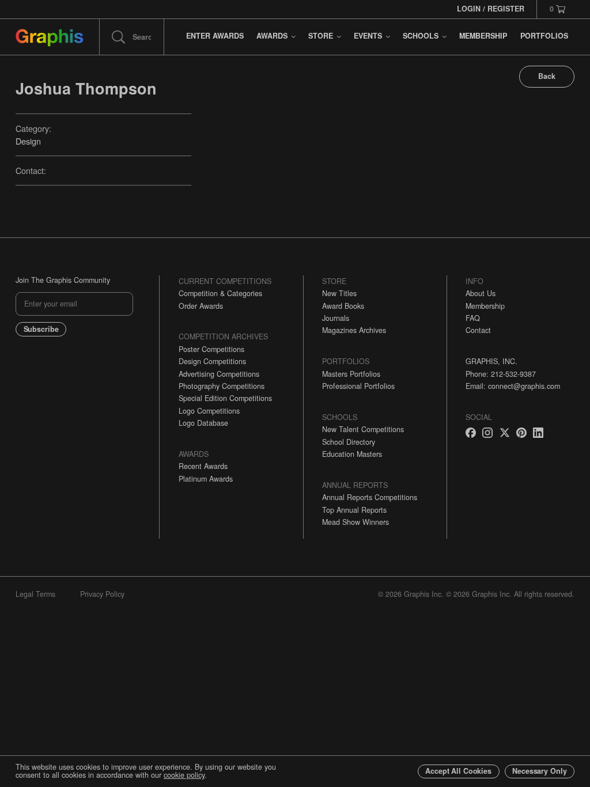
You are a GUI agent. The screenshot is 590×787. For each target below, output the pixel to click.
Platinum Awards (206, 479)
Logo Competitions (209, 411)
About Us (481, 293)
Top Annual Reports (354, 510)
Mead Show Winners (355, 522)
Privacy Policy (102, 594)
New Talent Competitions (363, 429)
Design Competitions (212, 361)
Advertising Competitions (219, 374)
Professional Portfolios (358, 386)
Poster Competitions (211, 349)
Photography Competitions (221, 386)
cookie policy (184, 775)
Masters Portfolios (351, 374)
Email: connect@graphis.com (513, 386)
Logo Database (203, 423)
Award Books (343, 306)
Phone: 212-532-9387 (501, 374)
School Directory (348, 442)
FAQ (473, 318)
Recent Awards (203, 466)
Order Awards (201, 306)
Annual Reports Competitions (369, 497)
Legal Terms (35, 594)
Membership (485, 306)
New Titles (339, 293)
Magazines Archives (354, 330)
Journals (335, 318)
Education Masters (352, 454)
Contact (478, 330)
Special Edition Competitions (225, 398)
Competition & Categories (220, 293)
